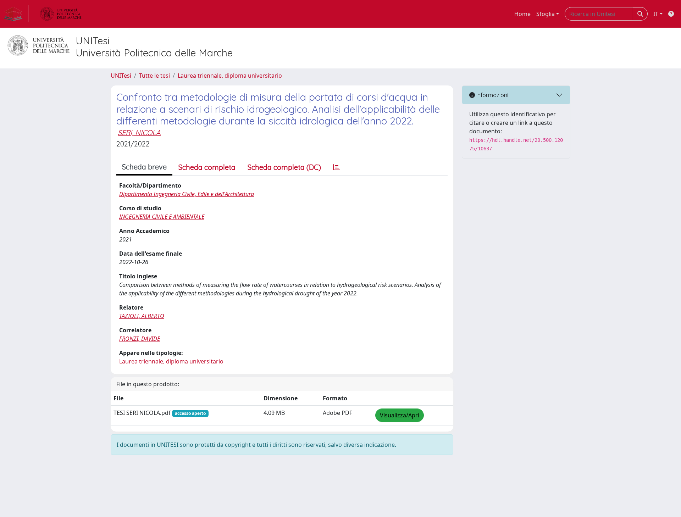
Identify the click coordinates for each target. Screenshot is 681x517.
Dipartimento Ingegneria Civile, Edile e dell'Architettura (186, 194)
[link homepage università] (60, 13)
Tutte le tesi (154, 75)
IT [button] (655, 14)
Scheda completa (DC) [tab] (284, 167)
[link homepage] (16, 13)
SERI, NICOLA (139, 132)
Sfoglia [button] (545, 14)
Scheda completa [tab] (207, 167)
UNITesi (121, 75)
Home (522, 14)
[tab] (336, 167)
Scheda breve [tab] (144, 166)
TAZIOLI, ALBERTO (141, 316)
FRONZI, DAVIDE (139, 339)
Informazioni (491, 95)
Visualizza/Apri (399, 415)
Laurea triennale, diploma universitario (230, 75)
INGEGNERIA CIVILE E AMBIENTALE (161, 217)
